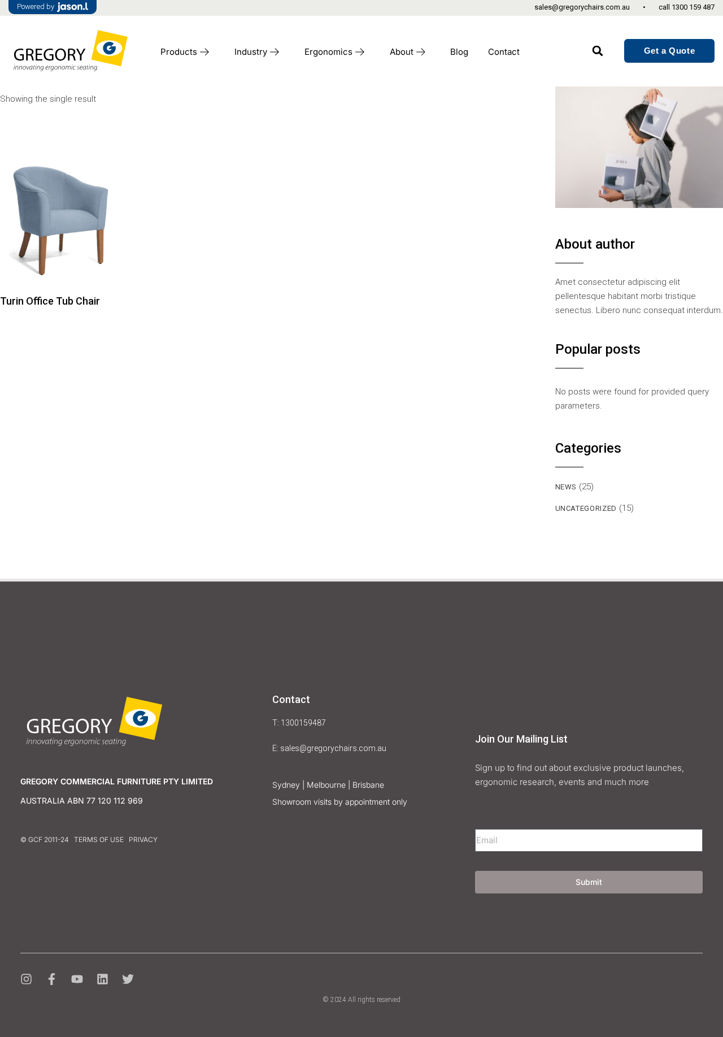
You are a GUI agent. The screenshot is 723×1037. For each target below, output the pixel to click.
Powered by (35, 6)
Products (178, 51)
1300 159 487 (693, 7)
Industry (250, 51)
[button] (597, 50)
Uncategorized (586, 508)
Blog (459, 51)
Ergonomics (328, 51)
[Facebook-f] (52, 979)
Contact (504, 51)
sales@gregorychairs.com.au (582, 7)
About (401, 51)
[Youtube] (77, 979)
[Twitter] (128, 979)
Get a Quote (669, 50)
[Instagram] (26, 979)
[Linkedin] (102, 979)
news (566, 487)
